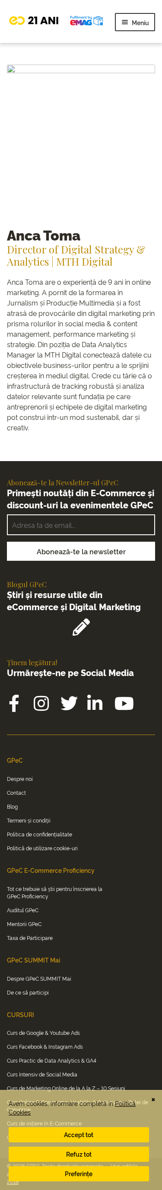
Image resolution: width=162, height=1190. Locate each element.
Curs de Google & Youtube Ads (43, 1032)
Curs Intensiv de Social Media (42, 1074)
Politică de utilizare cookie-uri (42, 848)
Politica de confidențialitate (39, 834)
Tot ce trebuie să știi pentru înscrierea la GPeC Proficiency (54, 892)
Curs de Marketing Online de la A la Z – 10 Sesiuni (66, 1088)
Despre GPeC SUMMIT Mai (39, 978)
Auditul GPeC (22, 910)
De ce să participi (28, 992)
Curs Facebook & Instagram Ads (45, 1046)
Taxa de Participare (30, 937)
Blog (12, 806)
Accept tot (78, 1134)
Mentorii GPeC (24, 923)
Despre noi (20, 778)
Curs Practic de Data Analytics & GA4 (51, 1060)
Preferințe (78, 1173)
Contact (16, 792)
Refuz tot (79, 1154)
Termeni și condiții (29, 820)
